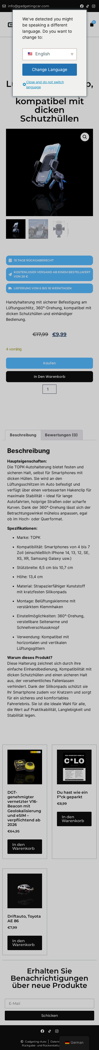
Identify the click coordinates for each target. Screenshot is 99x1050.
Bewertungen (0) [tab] (61, 434)
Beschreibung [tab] (23, 434)
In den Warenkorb (49, 376)
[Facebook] (81, 6)
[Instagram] (93, 6)
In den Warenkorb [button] (23, 846)
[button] (84, 137)
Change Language (49, 69)
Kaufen (49, 363)
